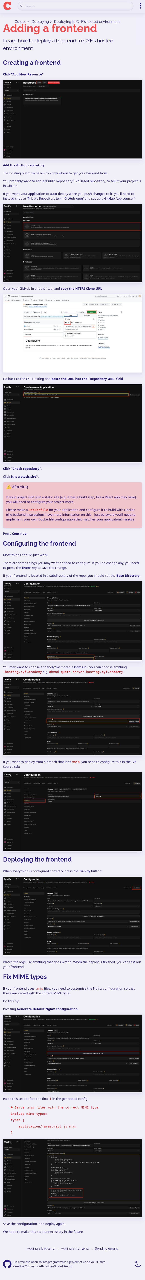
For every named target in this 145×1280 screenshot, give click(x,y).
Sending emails (106, 1248)
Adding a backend (40, 1248)
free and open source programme (42, 1262)
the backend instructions (26, 514)
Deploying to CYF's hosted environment (87, 22)
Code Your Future (94, 1262)
